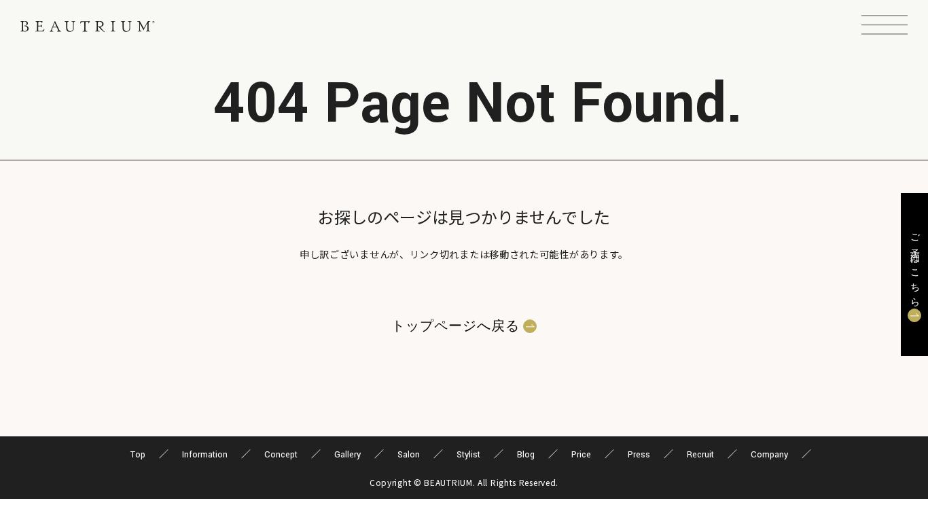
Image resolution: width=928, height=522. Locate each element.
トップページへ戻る (455, 326)
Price (581, 455)
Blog (526, 455)
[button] (884, 26)
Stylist (468, 455)
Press (639, 455)
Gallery (347, 455)
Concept (281, 455)
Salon (408, 455)
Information (205, 455)
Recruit (700, 455)
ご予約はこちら (914, 266)
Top (137, 455)
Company (769, 455)
